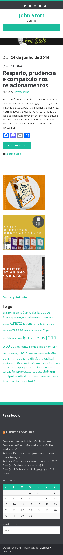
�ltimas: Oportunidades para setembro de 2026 (30, 461)
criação (21, 317)
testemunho (35, 376)
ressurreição (47, 367)
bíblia (19, 312)
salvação (9, 371)
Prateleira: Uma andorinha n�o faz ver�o (27, 441)
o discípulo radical (41, 359)
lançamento (21, 346)
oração (6, 363)
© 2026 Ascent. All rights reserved (20, 547)
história (7, 338)
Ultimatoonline (21, 91)
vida (23, 381)
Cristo (16, 323)
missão (50, 353)
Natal (24, 359)
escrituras (7, 331)
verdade (16, 381)
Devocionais (32, 323)
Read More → (16, 145)
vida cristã (30, 381)
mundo (6, 358)
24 (38, 510)
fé (44, 330)
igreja (28, 337)
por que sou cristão (29, 367)
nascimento (16, 359)
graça (49, 330)
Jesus (39, 337)
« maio (6, 524)
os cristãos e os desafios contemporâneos (32, 363)
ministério (39, 353)
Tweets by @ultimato (15, 297)
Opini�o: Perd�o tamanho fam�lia (23, 465)
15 (22, 504)
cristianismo (33, 317)
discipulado (49, 324)
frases (18, 330)
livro (24, 353)
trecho (46, 376)
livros (30, 354)
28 (14, 515)
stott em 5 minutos (33, 372)
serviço (20, 371)
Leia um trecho (13, 153)
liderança (14, 353)
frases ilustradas (33, 330)
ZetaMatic (8, 551)
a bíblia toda (9, 312)
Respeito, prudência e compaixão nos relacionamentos (29, 79)
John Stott (31, 15)
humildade (17, 338)
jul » (14, 524)
